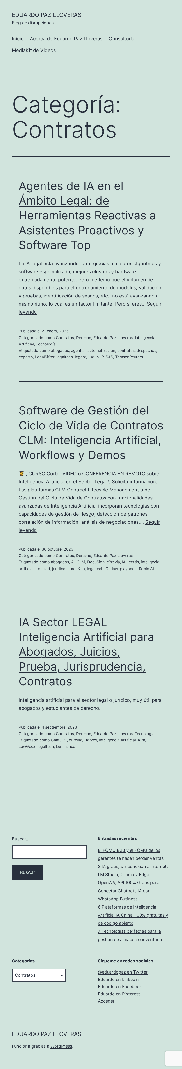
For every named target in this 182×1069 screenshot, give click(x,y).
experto (26, 356)
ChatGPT (59, 740)
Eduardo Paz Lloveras (46, 14)
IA (124, 562)
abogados (60, 350)
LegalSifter (44, 356)
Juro (72, 568)
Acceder (106, 1000)
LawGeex (27, 746)
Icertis (133, 562)
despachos (146, 350)
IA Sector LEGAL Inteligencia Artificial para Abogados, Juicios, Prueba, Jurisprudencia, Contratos (86, 651)
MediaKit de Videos (34, 50)
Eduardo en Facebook (120, 986)
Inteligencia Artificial (117, 740)
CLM (81, 562)
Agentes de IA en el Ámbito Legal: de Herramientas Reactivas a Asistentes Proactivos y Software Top (87, 215)
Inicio (18, 39)
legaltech (64, 356)
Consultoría (121, 39)
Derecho (83, 337)
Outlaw (111, 568)
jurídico (58, 568)
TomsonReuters (129, 356)
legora (80, 356)
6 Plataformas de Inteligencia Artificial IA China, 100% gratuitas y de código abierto (133, 915)
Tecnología (46, 344)
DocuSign (96, 562)
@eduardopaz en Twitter (123, 972)
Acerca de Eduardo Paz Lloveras (66, 39)
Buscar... (20, 838)
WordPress (61, 1046)
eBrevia (113, 562)
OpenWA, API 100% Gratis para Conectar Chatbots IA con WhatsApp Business (128, 890)
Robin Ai (146, 568)
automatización (101, 350)
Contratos (65, 337)
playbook (128, 568)
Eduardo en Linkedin (118, 979)
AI (73, 562)
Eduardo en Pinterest (119, 993)
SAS (109, 356)
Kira (81, 568)
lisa (91, 356)
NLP (100, 356)
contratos (126, 350)
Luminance (65, 746)
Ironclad (43, 568)
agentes (78, 350)
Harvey (90, 740)
